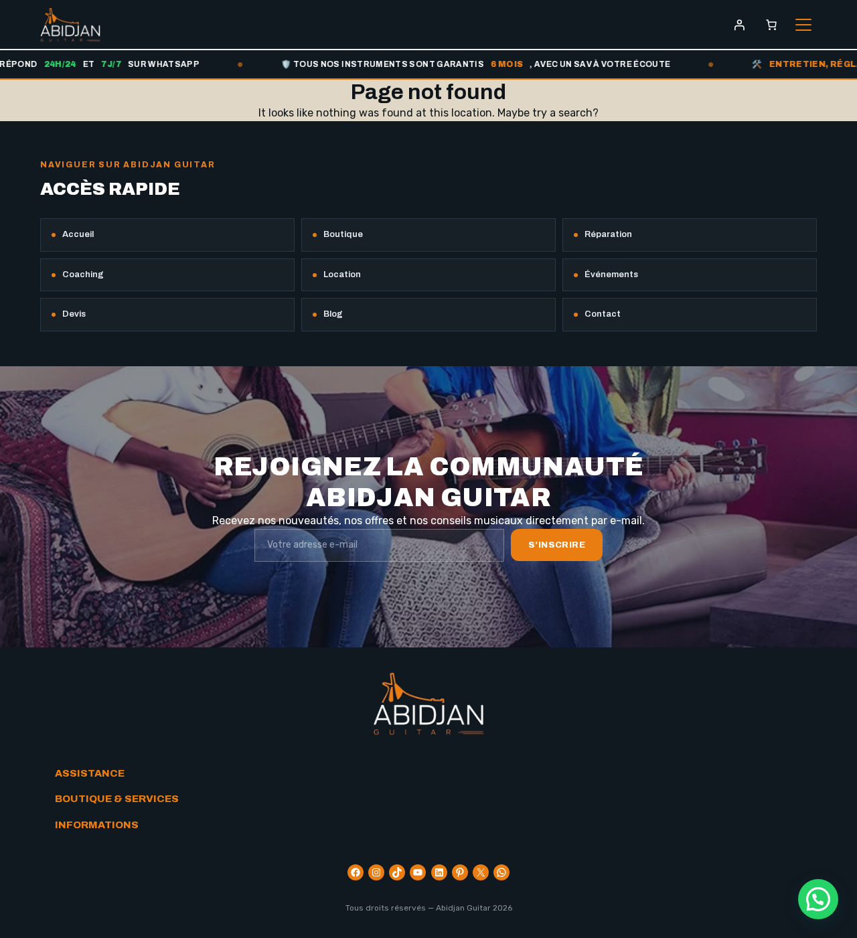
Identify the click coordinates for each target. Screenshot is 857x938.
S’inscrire (556, 545)
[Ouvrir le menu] (803, 24)
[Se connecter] (739, 24)
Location (342, 274)
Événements (611, 274)
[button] (818, 899)
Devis (74, 314)
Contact (603, 314)
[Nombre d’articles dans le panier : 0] (771, 24)
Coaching (83, 274)
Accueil (78, 234)
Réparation (608, 234)
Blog (333, 314)
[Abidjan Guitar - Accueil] (70, 24)
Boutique (343, 234)
